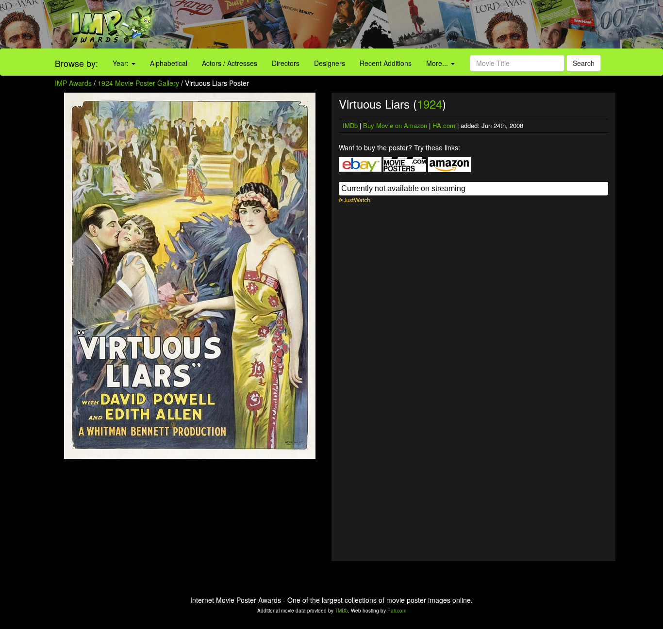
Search (584, 63)
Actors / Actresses (229, 63)
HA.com (443, 125)
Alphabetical (168, 63)
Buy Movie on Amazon (395, 125)
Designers (329, 63)
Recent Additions (386, 63)
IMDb (350, 125)
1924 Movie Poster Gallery (138, 83)
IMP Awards (73, 83)
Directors (285, 63)
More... (438, 63)
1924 (429, 103)
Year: (122, 63)
